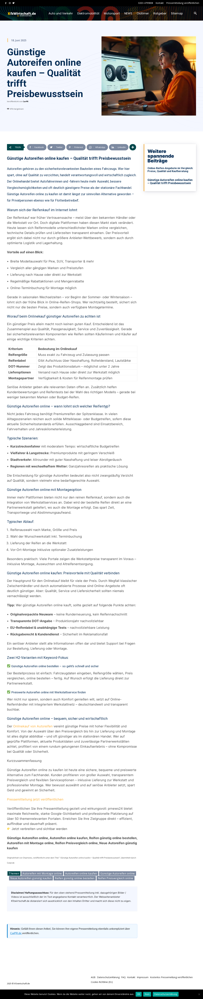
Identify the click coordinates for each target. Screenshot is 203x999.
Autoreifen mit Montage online (42, 873)
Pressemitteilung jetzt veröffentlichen (35, 799)
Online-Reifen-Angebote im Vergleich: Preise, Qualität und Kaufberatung (170, 170)
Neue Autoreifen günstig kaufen (31, 878)
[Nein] (199, 994)
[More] (132, 147)
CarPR (25, 101)
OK (138, 994)
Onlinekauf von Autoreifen (33, 726)
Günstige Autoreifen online (117, 873)
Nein (147, 994)
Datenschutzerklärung (165, 994)
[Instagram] (10, 3)
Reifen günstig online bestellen (75, 878)
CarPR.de (16, 933)
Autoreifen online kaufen (81, 873)
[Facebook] (6, 3)
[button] (195, 13)
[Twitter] (14, 3)
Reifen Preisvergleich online (115, 878)
